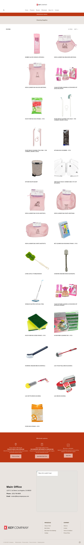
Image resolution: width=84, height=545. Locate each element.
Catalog (46, 533)
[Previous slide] (56, 74)
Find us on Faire (15, 456)
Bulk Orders (47, 528)
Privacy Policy (67, 533)
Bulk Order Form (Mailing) (50, 530)
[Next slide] (75, 74)
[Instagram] (80, 542)
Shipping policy (40, 542)
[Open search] (4, 10)
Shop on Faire (48, 525)
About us (66, 525)
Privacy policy (25, 542)
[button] (76, 29)
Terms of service (33, 542)
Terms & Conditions (68, 530)
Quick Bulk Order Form (42, 456)
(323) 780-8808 (16, 493)
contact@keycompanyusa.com (20, 496)
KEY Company (10, 542)
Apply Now (68, 455)
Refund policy (18, 542)
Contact (65, 528)
